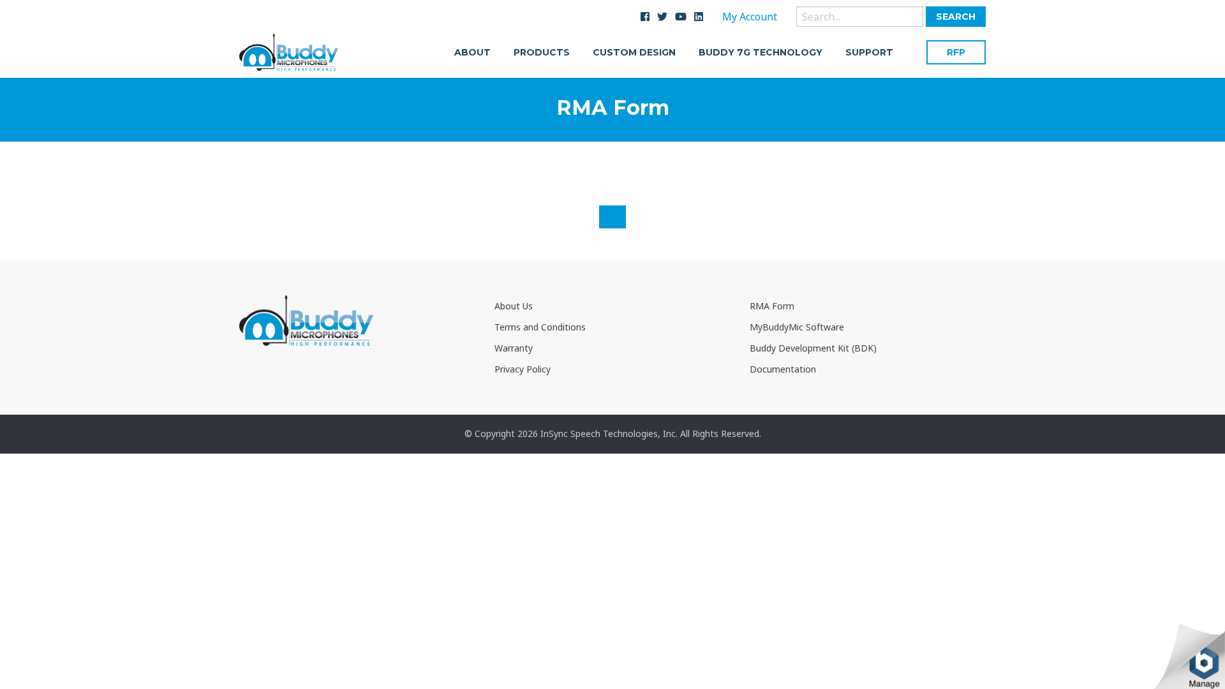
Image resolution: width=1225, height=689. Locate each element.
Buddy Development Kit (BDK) (813, 348)
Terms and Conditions (540, 327)
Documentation (783, 369)
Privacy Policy (522, 369)
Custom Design (634, 53)
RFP (956, 52)
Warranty (513, 348)
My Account (749, 17)
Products (542, 53)
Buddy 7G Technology (760, 53)
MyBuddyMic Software (797, 327)
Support (869, 53)
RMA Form (772, 306)
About (472, 53)
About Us (513, 306)
